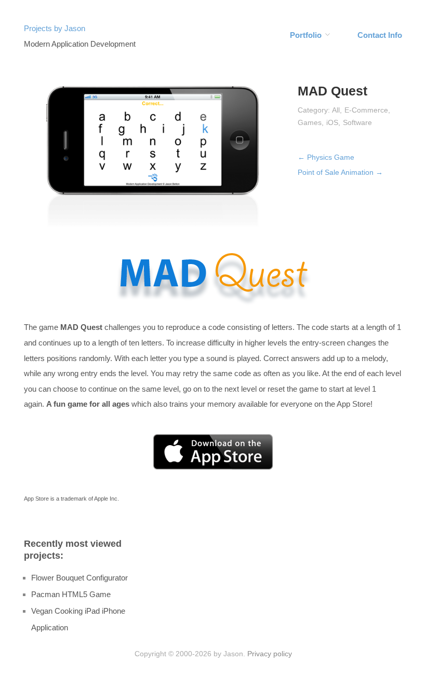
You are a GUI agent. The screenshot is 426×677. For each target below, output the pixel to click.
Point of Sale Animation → (340, 172)
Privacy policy (269, 654)
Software (357, 122)
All (336, 110)
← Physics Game (326, 157)
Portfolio (306, 35)
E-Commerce (366, 110)
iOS (332, 122)
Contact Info (379, 35)
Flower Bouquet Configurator (79, 577)
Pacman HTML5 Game (71, 594)
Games (310, 122)
